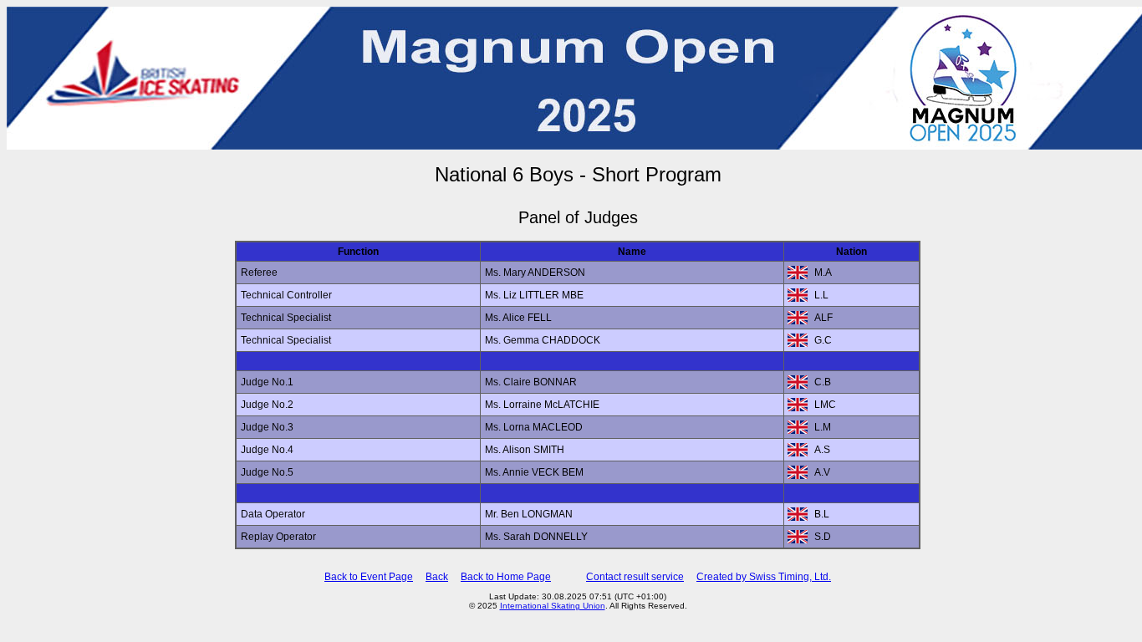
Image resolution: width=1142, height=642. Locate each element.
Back (437, 577)
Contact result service (635, 577)
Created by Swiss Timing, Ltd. (763, 577)
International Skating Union (552, 605)
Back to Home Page (506, 577)
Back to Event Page (368, 577)
